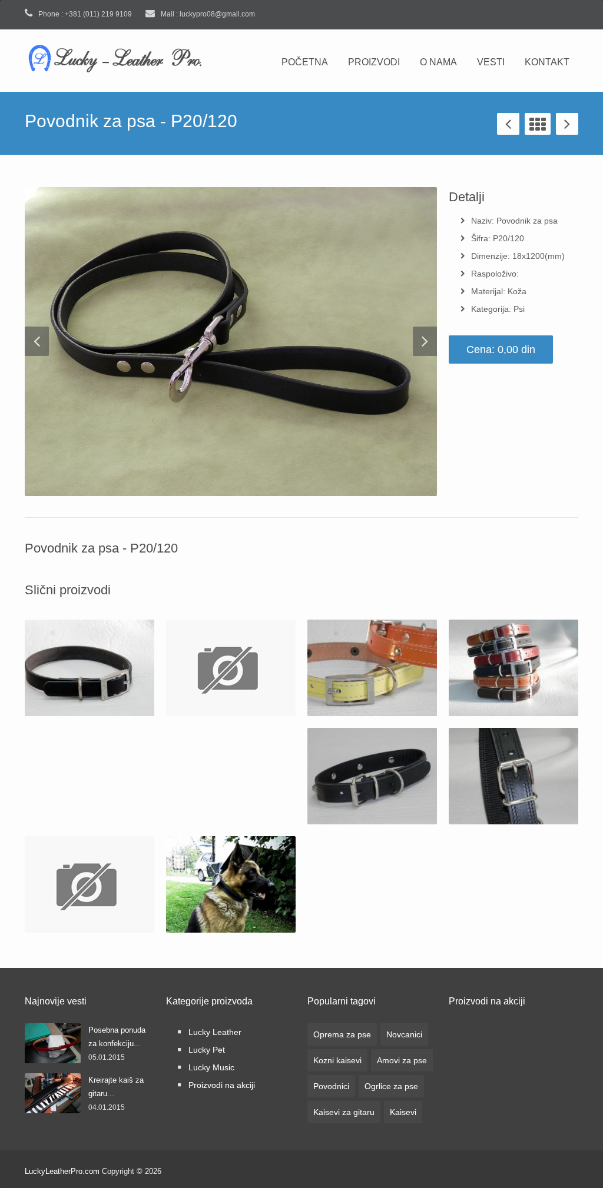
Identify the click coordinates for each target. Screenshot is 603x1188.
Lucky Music (211, 1067)
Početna (304, 62)
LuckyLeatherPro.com (62, 1171)
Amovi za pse (402, 1060)
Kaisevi (403, 1112)
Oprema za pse (342, 1034)
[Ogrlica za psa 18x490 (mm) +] (231, 668)
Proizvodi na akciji (221, 1085)
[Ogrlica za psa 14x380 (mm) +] (89, 668)
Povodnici (331, 1086)
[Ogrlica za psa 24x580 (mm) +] (513, 776)
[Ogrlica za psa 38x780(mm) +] (231, 884)
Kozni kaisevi (337, 1060)
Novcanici (404, 1034)
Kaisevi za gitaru (344, 1112)
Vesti (491, 62)
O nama (438, 62)
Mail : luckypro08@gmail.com (207, 14)
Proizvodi (374, 62)
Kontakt (547, 62)
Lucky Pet (206, 1049)
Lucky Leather (214, 1032)
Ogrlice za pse (391, 1086)
